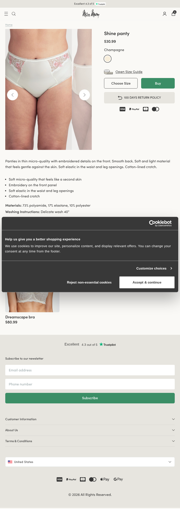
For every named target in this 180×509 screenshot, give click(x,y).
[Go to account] (165, 13)
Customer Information (20, 419)
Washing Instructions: (22, 212)
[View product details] (32, 318)
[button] (107, 58)
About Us (11, 430)
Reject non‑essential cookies (89, 282)
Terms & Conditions (18, 441)
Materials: (13, 205)
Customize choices (151, 268)
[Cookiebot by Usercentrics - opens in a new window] (156, 223)
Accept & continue (147, 282)
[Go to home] (90, 13)
